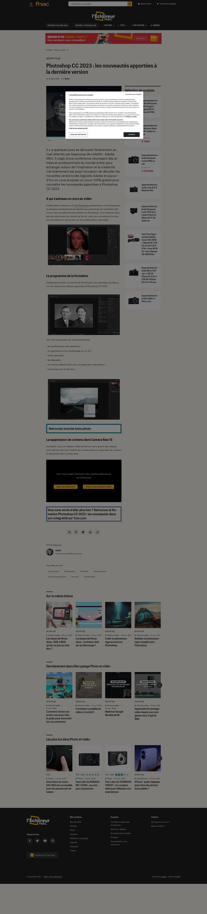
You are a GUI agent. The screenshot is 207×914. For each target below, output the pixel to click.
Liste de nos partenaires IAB (78, 128)
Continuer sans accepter (133, 94)
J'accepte (131, 134)
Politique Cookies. (131, 117)
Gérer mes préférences (78, 134)
